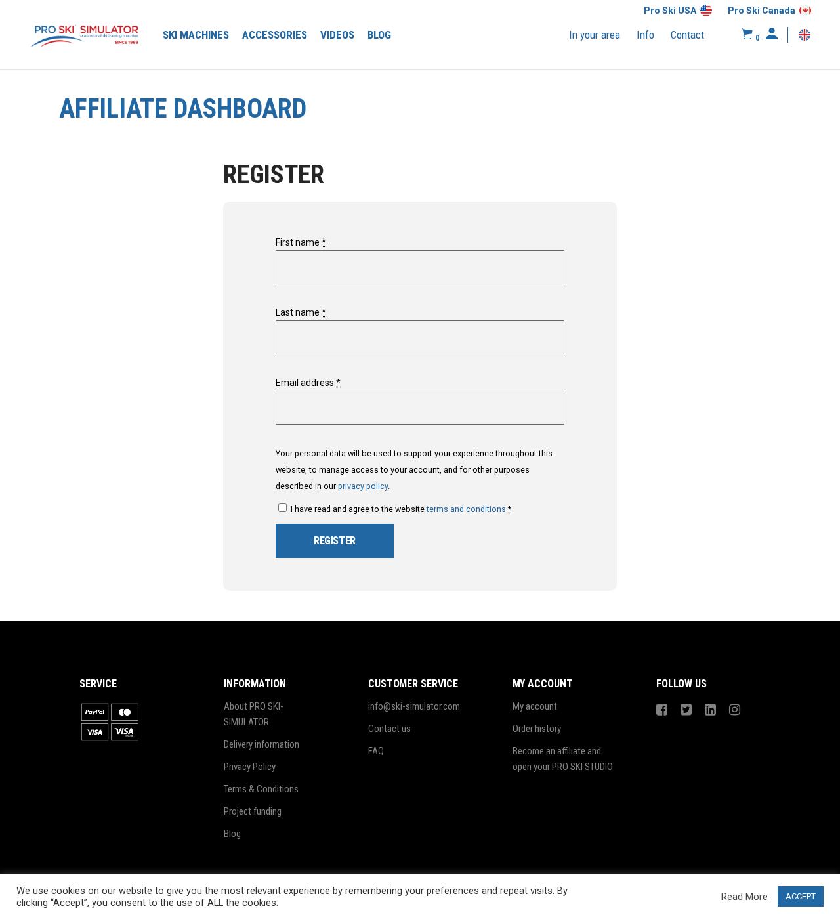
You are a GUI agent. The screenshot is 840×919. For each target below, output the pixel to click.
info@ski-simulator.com (414, 706)
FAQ (376, 751)
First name (301, 242)
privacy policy (363, 486)
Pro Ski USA (670, 10)
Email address (308, 382)
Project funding (253, 811)
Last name (301, 312)
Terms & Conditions (261, 789)
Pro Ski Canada (761, 10)
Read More (744, 897)
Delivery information (261, 744)
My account (535, 706)
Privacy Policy (250, 767)
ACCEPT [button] (801, 896)
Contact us (389, 729)
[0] (747, 34)
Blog (232, 834)
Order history (537, 729)
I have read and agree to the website (400, 509)
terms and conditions (466, 509)
